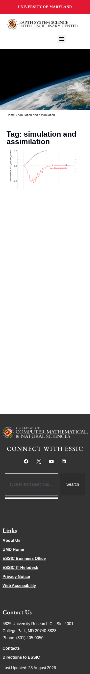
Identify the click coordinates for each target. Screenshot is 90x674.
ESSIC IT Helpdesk (20, 567)
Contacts (11, 648)
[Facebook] (26, 461)
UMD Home (13, 549)
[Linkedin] (63, 461)
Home (10, 115)
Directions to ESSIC (21, 657)
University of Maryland (45, 7)
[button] (62, 39)
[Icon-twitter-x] (38, 461)
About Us (11, 540)
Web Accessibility (19, 585)
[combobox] (31, 484)
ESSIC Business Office (24, 558)
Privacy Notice (16, 576)
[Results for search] (31, 498)
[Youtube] (51, 461)
